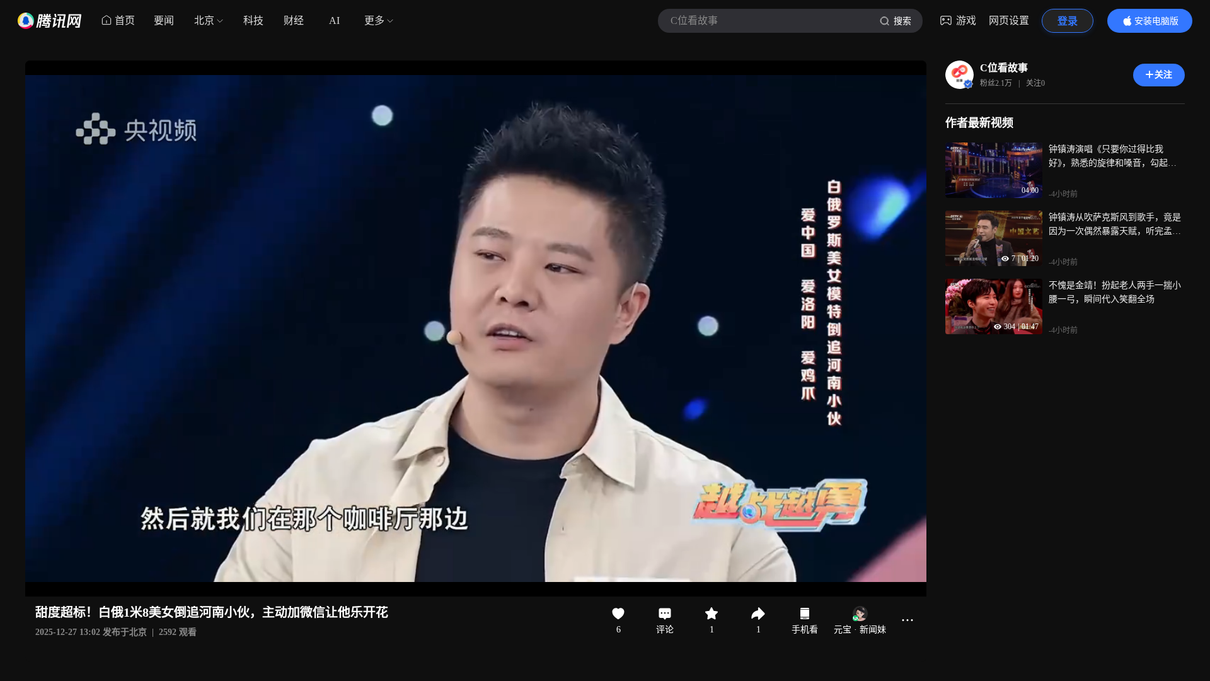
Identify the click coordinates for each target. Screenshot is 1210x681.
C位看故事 (1004, 67)
